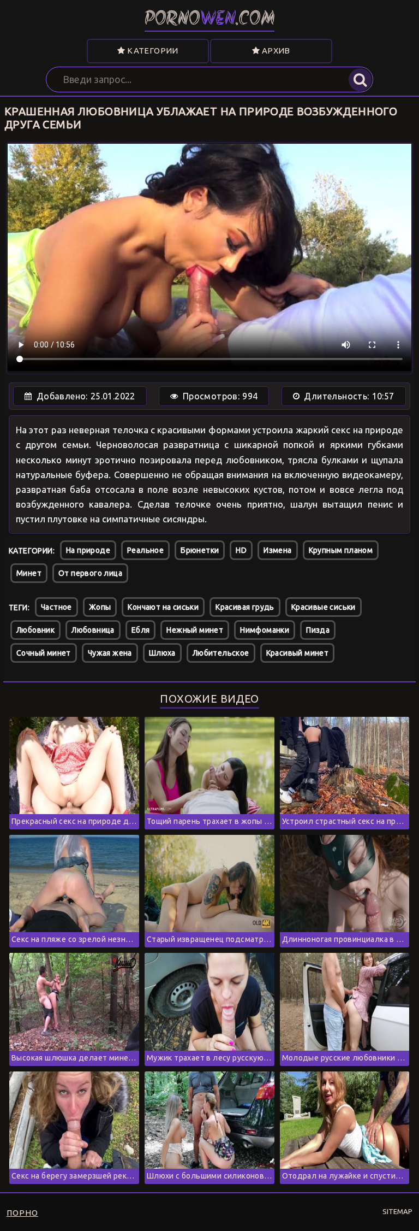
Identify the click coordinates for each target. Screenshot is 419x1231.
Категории (151, 50)
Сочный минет (43, 653)
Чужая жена (110, 653)
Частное (56, 607)
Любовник (35, 630)
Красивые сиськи (323, 607)
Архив (275, 50)
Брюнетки (200, 550)
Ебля (140, 630)
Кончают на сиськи (163, 607)
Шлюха (162, 653)
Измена (277, 550)
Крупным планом (341, 550)
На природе (88, 550)
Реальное (145, 550)
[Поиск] (360, 79)
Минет (28, 573)
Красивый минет (297, 653)
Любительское (221, 653)
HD (241, 550)
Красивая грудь (245, 607)
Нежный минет (194, 630)
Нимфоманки (264, 630)
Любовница (93, 630)
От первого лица (90, 573)
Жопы (100, 607)
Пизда (318, 630)
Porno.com (210, 20)
